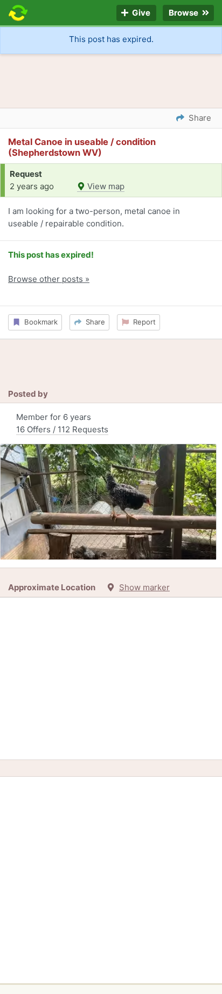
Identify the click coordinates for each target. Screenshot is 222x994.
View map (104, 186)
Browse (184, 13)
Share (93, 321)
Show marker (144, 587)
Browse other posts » (48, 279)
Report (142, 321)
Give (140, 13)
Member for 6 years (62, 423)
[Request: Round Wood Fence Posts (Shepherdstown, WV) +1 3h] (108, 502)
